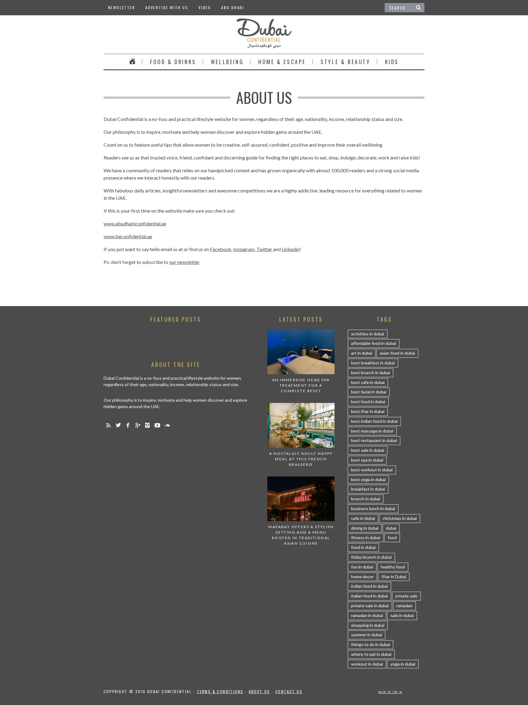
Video (205, 7)
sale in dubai (402, 615)
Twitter (264, 249)
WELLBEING (227, 62)
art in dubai (361, 353)
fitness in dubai (365, 537)
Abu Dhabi (232, 7)
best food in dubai (368, 401)
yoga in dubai (403, 664)
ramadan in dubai (367, 615)
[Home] (132, 61)
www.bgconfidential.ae (128, 236)
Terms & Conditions (220, 691)
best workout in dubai (372, 469)
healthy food (393, 566)
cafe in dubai (363, 518)
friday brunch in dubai (371, 557)
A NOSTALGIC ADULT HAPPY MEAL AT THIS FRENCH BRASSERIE (301, 459)
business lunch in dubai (373, 508)
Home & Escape (282, 62)
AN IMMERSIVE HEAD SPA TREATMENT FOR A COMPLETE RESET (301, 385)
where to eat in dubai (371, 654)
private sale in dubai (370, 605)
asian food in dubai (397, 353)
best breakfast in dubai (373, 362)
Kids (392, 62)
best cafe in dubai (368, 382)
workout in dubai (367, 664)
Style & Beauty (345, 62)
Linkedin (290, 249)
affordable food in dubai (373, 343)
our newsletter (184, 262)
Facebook (220, 249)
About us (259, 691)
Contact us (288, 691)
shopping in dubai (367, 625)
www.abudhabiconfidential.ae (135, 223)
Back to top (389, 692)
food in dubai (363, 547)
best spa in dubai (367, 459)
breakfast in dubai (368, 488)
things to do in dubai (370, 644)
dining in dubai (364, 528)
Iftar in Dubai (393, 576)
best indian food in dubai (374, 421)
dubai (391, 528)
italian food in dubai (369, 595)
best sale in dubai (367, 450)
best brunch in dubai (370, 372)
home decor (362, 576)
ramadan (404, 605)
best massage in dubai (372, 430)
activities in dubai (367, 333)
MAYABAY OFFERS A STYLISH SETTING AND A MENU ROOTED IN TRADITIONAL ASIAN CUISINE (301, 535)
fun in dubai (362, 566)
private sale (406, 595)
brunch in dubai (365, 498)
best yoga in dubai (368, 479)
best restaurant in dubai (374, 440)
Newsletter (121, 7)
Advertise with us (166, 7)
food (392, 537)
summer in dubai (366, 634)
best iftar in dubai (367, 411)
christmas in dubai (400, 518)
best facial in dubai (368, 391)
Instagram (244, 249)
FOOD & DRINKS (173, 62)
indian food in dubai (369, 586)
